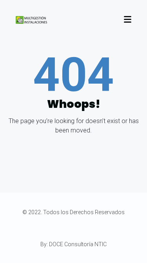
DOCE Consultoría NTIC (78, 244)
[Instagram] (76, 228)
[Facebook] (60, 228)
